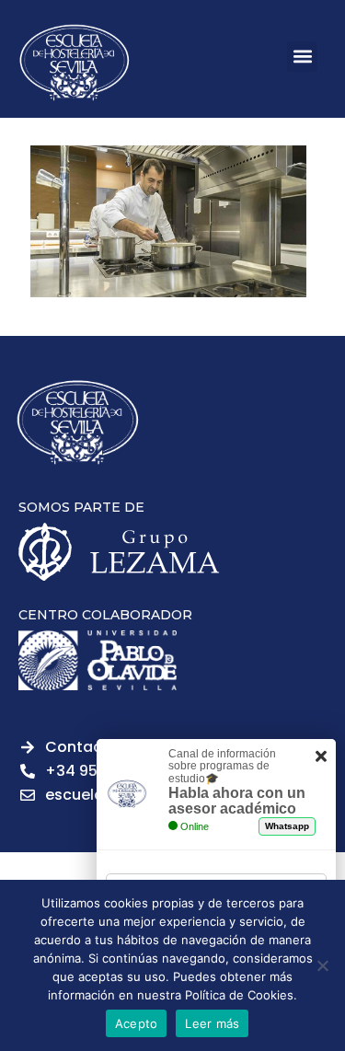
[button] (302, 56)
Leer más (212, 1023)
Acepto (136, 1023)
